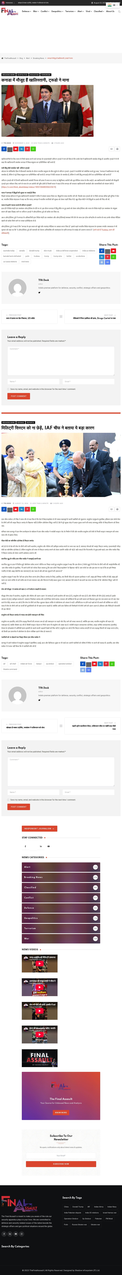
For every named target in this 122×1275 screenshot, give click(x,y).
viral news (25, 262)
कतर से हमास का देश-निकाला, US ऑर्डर (20, 318)
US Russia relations (10, 262)
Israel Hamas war (110, 1213)
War (35, 11)
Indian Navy (111, 1207)
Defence (25, 11)
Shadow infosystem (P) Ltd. (87, 1270)
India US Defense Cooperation (67, 251)
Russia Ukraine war (79, 1225)
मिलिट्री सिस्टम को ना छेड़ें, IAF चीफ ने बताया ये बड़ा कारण (34, 3)
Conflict (44, 11)
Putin (27, 256)
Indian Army (98, 1207)
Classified (98, 11)
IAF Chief (13, 664)
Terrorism (69, 11)
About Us (110, 11)
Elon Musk (48, 251)
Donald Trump (34, 251)
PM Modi (109, 1219)
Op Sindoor (50, 664)
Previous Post (15, 315)
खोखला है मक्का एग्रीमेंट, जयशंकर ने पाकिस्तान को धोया (25, 728)
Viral (88, 11)
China (66, 1207)
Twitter (68, 256)
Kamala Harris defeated (12, 256)
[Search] (119, 11)
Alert (80, 11)
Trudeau (37, 256)
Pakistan (98, 1219)
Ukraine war (95, 1225)
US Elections (80, 256)
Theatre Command (10, 669)
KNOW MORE (61, 1113)
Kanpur (39, 664)
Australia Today (9, 251)
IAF (4, 664)
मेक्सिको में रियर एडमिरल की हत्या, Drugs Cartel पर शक (94, 318)
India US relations (88, 251)
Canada (22, 251)
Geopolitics (56, 11)
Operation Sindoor (65, 664)
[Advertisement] (61, 35)
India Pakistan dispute (72, 1213)
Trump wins (57, 256)
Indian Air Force (26, 664)
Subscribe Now (61, 1164)
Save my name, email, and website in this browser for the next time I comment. (43, 389)
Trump (46, 256)
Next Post (108, 315)
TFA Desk (7, 143)
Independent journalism (37, 829)
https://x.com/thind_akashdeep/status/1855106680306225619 (28, 187)
